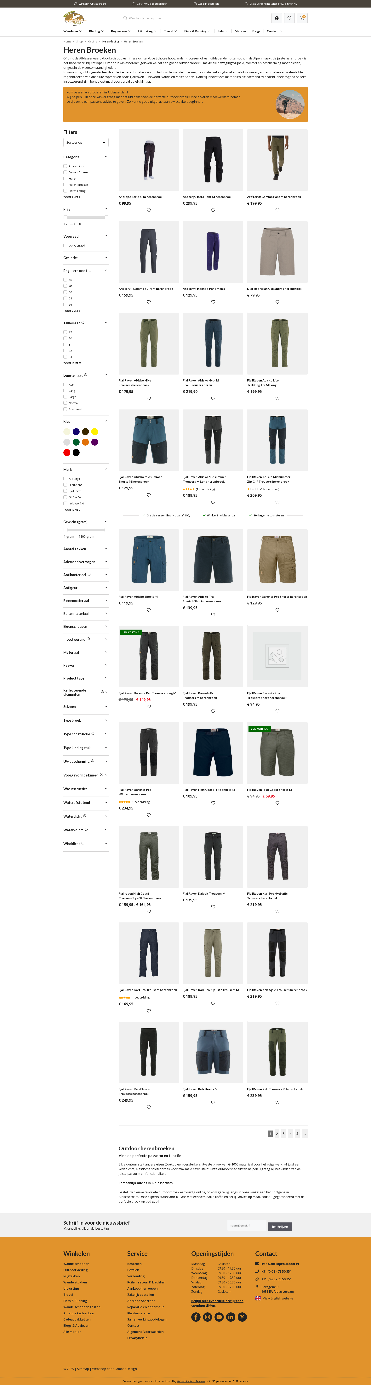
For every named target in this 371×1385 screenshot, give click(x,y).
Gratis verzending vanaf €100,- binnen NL (273, 3)
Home (67, 41)
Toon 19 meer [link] (72, 363)
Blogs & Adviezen (76, 1325)
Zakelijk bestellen (208, 3)
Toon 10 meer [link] (72, 509)
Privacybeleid (137, 1338)
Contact (273, 31)
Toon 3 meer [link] (71, 197)
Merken (240, 31)
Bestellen (134, 1264)
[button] (86, 157)
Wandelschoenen (76, 1264)
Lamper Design (126, 1369)
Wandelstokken (75, 1282)
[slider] (65, 217)
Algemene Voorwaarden (145, 1332)
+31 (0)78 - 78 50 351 (276, 1271)
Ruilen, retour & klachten (146, 1282)
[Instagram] (207, 1317)
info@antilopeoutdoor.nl (280, 1264)
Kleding (94, 31)
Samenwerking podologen (147, 1319)
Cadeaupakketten (77, 1319)
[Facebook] (196, 1317)
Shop (79, 41)
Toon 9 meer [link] (71, 311)
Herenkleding (110, 41)
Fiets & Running (195, 31)
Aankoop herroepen (142, 1288)
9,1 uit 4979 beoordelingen (152, 3)
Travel (168, 31)
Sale (221, 31)
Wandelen (70, 31)
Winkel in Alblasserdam (92, 3)
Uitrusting (145, 31)
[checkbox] (86, 166)
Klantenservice (138, 1313)
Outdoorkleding (75, 1270)
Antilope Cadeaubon (78, 1313)
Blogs (256, 31)
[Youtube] (219, 1317)
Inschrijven (280, 1227)
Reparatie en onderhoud (145, 1307)
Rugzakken (119, 31)
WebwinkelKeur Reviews (191, 1381)
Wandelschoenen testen (81, 1307)
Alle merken (72, 1332)
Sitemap (83, 1369)
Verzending (136, 1276)
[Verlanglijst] (276, 18)
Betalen (133, 1270)
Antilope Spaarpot (141, 1301)
